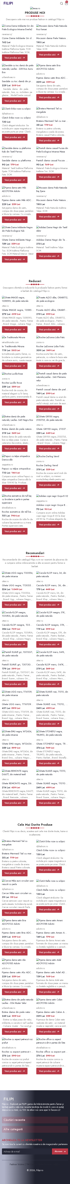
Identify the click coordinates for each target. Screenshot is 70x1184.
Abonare (58, 1151)
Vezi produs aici (13, 57)
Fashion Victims (17, 1164)
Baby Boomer (45, 1164)
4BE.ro (57, 1164)
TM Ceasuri (31, 1164)
